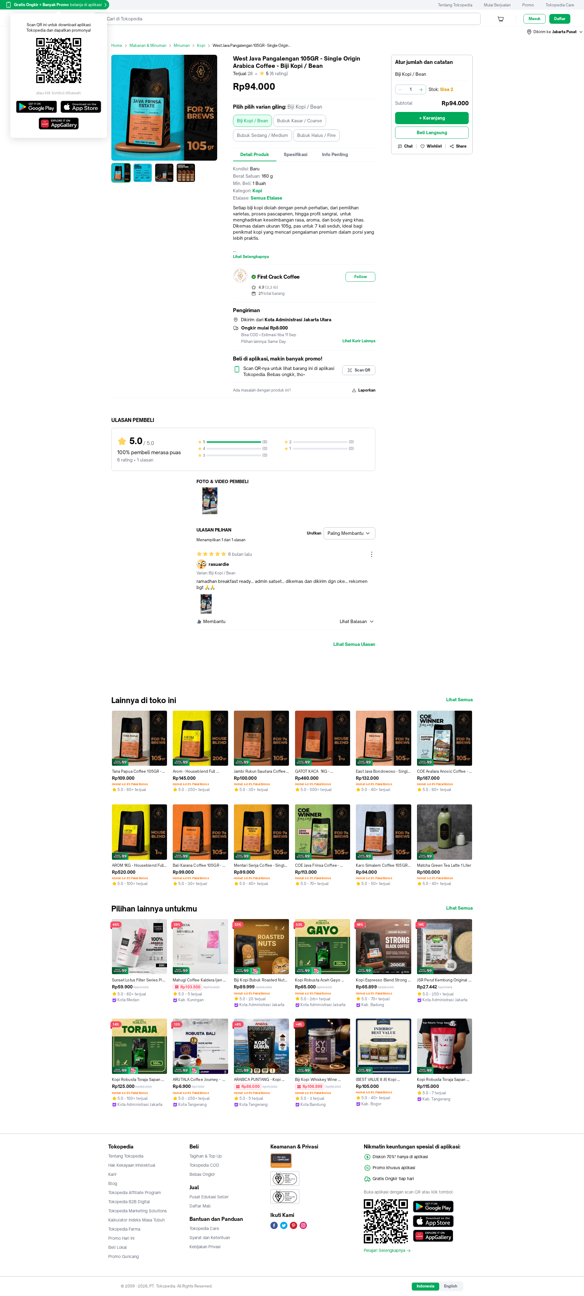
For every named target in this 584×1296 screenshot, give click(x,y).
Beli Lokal (117, 1247)
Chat (408, 146)
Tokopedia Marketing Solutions (137, 1210)
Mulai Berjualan (497, 5)
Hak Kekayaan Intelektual (131, 1165)
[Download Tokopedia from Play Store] (433, 1206)
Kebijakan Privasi (205, 1246)
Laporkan (366, 390)
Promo (528, 5)
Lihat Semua (459, 699)
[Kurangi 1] (400, 89)
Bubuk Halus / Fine (316, 135)
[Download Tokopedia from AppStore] (433, 1221)
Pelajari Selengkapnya (384, 1250)
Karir (112, 1174)
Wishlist (434, 146)
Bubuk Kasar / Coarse (299, 120)
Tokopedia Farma (124, 1229)
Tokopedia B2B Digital (129, 1201)
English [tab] (450, 1286)
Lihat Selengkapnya (251, 257)
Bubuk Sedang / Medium (262, 135)
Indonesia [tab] (425, 1286)
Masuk (535, 18)
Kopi (201, 45)
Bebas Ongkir (202, 1174)
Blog (112, 1183)
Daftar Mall (200, 1206)
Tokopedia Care (560, 5)
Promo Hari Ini (121, 1238)
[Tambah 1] (421, 89)
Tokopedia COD (204, 1165)
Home (116, 45)
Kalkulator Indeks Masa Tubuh (136, 1220)
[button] (555, 32)
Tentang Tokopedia (455, 5)
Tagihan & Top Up (205, 1156)
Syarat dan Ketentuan (209, 1237)
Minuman (182, 45)
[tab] (254, 154)
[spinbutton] (411, 89)
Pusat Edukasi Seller (209, 1196)
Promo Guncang (123, 1256)
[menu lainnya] (371, 554)
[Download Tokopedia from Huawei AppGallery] (433, 1236)
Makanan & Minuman (148, 45)
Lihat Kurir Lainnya (358, 341)
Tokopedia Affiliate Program (134, 1192)
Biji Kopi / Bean (252, 120)
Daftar (559, 18)
